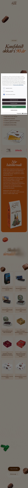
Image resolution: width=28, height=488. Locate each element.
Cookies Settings (14, 110)
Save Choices (14, 106)
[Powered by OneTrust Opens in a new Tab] (22, 114)
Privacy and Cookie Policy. (18, 85)
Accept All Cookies (14, 103)
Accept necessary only (14, 99)
